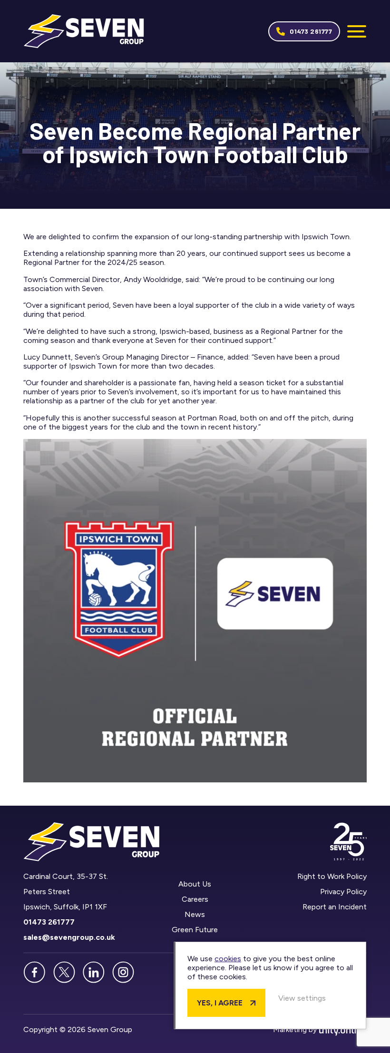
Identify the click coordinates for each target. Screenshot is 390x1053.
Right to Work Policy (332, 876)
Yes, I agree (220, 1002)
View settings (302, 998)
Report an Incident (334, 906)
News (195, 914)
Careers (195, 899)
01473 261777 (311, 31)
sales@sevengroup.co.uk (69, 937)
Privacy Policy (343, 891)
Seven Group (84, 31)
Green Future (195, 929)
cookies (227, 958)
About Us (194, 883)
